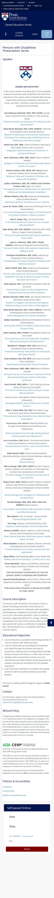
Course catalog (19, 34)
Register (27, 849)
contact (21, 2)
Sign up (47, 34)
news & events (8, 2)
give (29, 5)
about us (38, 5)
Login (34, 34)
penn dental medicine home (15, 9)
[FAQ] (6, 34)
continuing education (13, 5)
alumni (31, 2)
